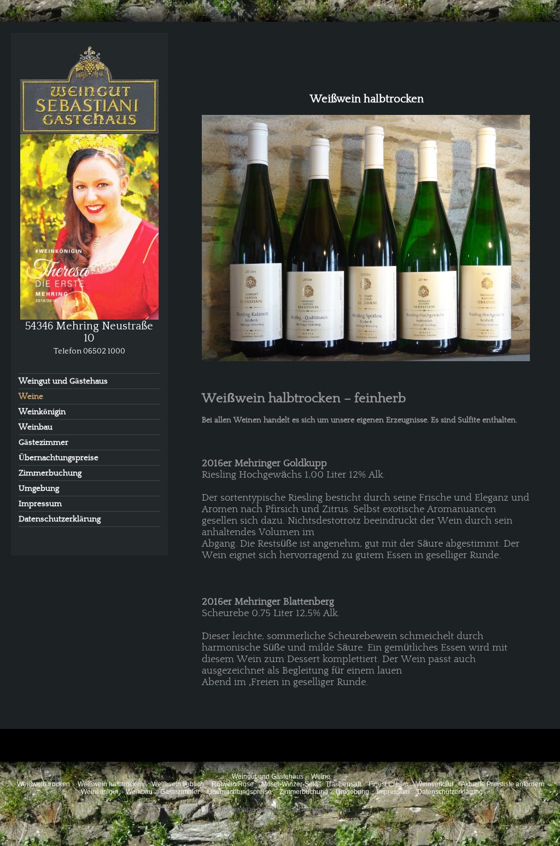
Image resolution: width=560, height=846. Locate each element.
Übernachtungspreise (58, 457)
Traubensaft (343, 784)
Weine (31, 396)
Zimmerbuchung (50, 473)
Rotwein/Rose (233, 784)
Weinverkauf (434, 784)
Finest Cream (389, 784)
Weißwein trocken (43, 784)
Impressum (40, 503)
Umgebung (39, 488)
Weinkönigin (42, 411)
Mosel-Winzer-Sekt (289, 784)
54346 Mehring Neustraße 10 (89, 332)
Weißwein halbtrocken (111, 784)
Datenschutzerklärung (60, 519)
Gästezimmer (43, 442)
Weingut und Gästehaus (63, 381)
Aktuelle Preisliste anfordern (503, 784)
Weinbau (35, 427)
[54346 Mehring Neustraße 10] (89, 182)
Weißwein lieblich (177, 784)
